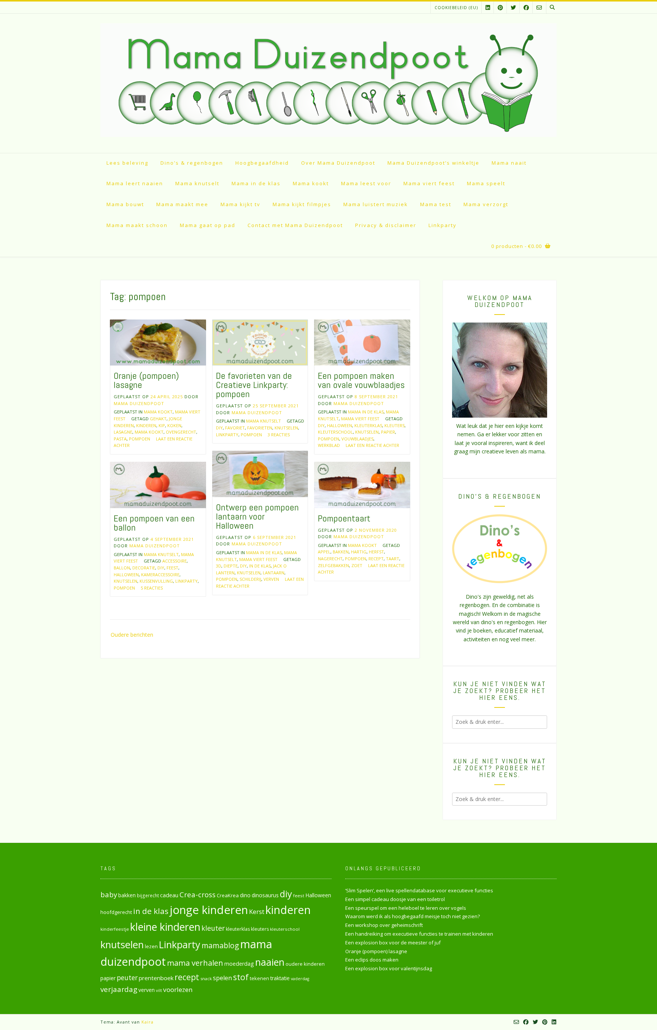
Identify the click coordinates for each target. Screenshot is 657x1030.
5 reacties (152, 588)
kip (162, 425)
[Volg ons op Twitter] (513, 7)
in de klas (260, 566)
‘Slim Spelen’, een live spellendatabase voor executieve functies (419, 890)
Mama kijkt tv (240, 204)
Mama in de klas (256, 183)
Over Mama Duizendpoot (338, 162)
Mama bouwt (125, 204)
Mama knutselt (197, 183)
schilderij (250, 579)
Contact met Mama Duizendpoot (295, 225)
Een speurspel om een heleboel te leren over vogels (405, 907)
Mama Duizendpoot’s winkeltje (433, 162)
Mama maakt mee (182, 204)
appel (324, 552)
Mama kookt (311, 183)
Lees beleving (127, 162)
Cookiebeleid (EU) (456, 7)
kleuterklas (368, 425)
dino (245, 895)
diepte (231, 566)
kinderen (146, 425)
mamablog (220, 945)
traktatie (280, 978)
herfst (376, 552)
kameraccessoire (160, 574)
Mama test (435, 204)
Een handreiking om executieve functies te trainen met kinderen (419, 933)
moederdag (239, 963)
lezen (151, 946)
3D (218, 566)
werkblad (329, 445)
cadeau (169, 895)
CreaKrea (228, 895)
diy (219, 428)
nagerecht (330, 558)
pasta (120, 439)
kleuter (213, 928)
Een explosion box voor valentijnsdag (388, 968)
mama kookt (149, 432)
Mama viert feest (429, 183)
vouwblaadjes (357, 439)
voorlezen (178, 989)
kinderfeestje (114, 929)
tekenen (259, 978)
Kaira (147, 1022)
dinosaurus (265, 895)
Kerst (256, 912)
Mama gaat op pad (207, 225)
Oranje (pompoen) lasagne (146, 380)
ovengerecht (181, 432)
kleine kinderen (165, 927)
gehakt (158, 418)
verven (271, 579)
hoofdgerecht (116, 912)
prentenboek (156, 978)
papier (388, 432)
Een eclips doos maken (371, 959)
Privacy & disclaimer (385, 225)
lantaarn (273, 572)
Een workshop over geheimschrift (384, 925)
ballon (122, 568)
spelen (222, 977)
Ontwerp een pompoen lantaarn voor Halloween (257, 516)
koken (174, 425)
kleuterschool (335, 432)
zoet (356, 565)
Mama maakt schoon (137, 225)
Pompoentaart (344, 518)
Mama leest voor (366, 183)
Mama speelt (486, 183)
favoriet (235, 428)
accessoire (174, 561)
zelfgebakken (333, 565)
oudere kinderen (305, 963)
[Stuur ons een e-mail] (539, 7)
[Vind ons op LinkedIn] (488, 7)
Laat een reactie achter (372, 445)
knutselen (286, 428)
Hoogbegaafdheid (262, 162)
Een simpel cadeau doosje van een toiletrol (395, 899)
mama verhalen (195, 962)
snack (206, 978)
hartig (359, 552)
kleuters (394, 425)
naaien (269, 961)
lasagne (123, 432)
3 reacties (279, 434)
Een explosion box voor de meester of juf (393, 942)
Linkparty (442, 225)
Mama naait (509, 162)
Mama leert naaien (134, 183)
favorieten (259, 428)
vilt (159, 990)
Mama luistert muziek (375, 204)
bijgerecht (148, 895)
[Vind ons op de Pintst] (500, 7)
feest (172, 568)
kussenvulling (156, 581)
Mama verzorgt (485, 204)
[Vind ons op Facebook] (526, 7)
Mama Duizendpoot (139, 403)
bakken (341, 552)
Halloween (339, 425)
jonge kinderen (209, 909)
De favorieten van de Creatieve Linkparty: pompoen (254, 385)
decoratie (143, 568)
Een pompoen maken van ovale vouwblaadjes (361, 380)
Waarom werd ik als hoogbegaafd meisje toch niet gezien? (412, 916)
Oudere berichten (132, 634)
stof (241, 976)
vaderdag (300, 978)
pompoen (139, 439)
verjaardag (118, 989)
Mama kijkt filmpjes (302, 204)
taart (392, 558)
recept (376, 558)
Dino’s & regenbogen (191, 162)
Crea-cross (197, 894)
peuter (127, 977)
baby (108, 894)
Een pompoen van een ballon (154, 522)
